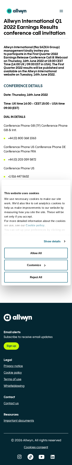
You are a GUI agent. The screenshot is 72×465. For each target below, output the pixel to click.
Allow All (36, 252)
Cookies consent (36, 447)
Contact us (11, 403)
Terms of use (12, 379)
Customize (34, 265)
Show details (52, 241)
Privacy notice (13, 366)
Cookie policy (13, 372)
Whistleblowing (14, 386)
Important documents (19, 420)
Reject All (36, 277)
